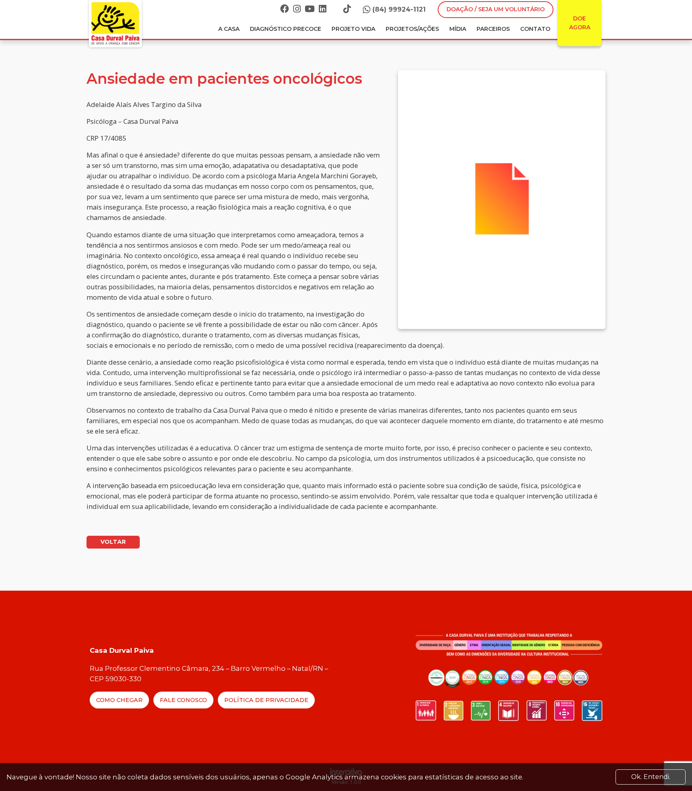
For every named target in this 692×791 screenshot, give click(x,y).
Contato (535, 28)
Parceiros (493, 28)
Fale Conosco (183, 700)
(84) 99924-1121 (399, 9)
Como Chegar (119, 700)
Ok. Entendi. (650, 777)
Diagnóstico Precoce (285, 28)
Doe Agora (579, 23)
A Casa (228, 28)
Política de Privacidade (266, 700)
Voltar (113, 541)
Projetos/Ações (412, 28)
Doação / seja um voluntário (496, 9)
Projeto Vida (353, 28)
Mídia (457, 28)
